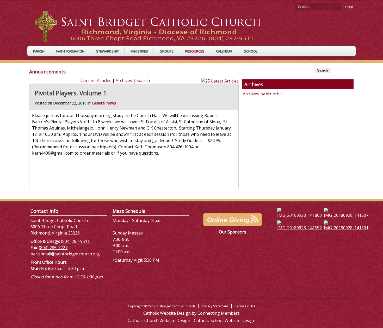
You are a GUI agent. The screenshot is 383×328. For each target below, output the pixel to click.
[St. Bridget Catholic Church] (151, 26)
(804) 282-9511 (75, 241)
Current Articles (96, 80)
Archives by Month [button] (261, 94)
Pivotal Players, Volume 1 (71, 93)
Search (338, 6)
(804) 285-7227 (53, 247)
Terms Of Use (245, 306)
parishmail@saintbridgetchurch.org (65, 254)
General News (104, 103)
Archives (124, 80)
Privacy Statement (215, 306)
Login (349, 7)
